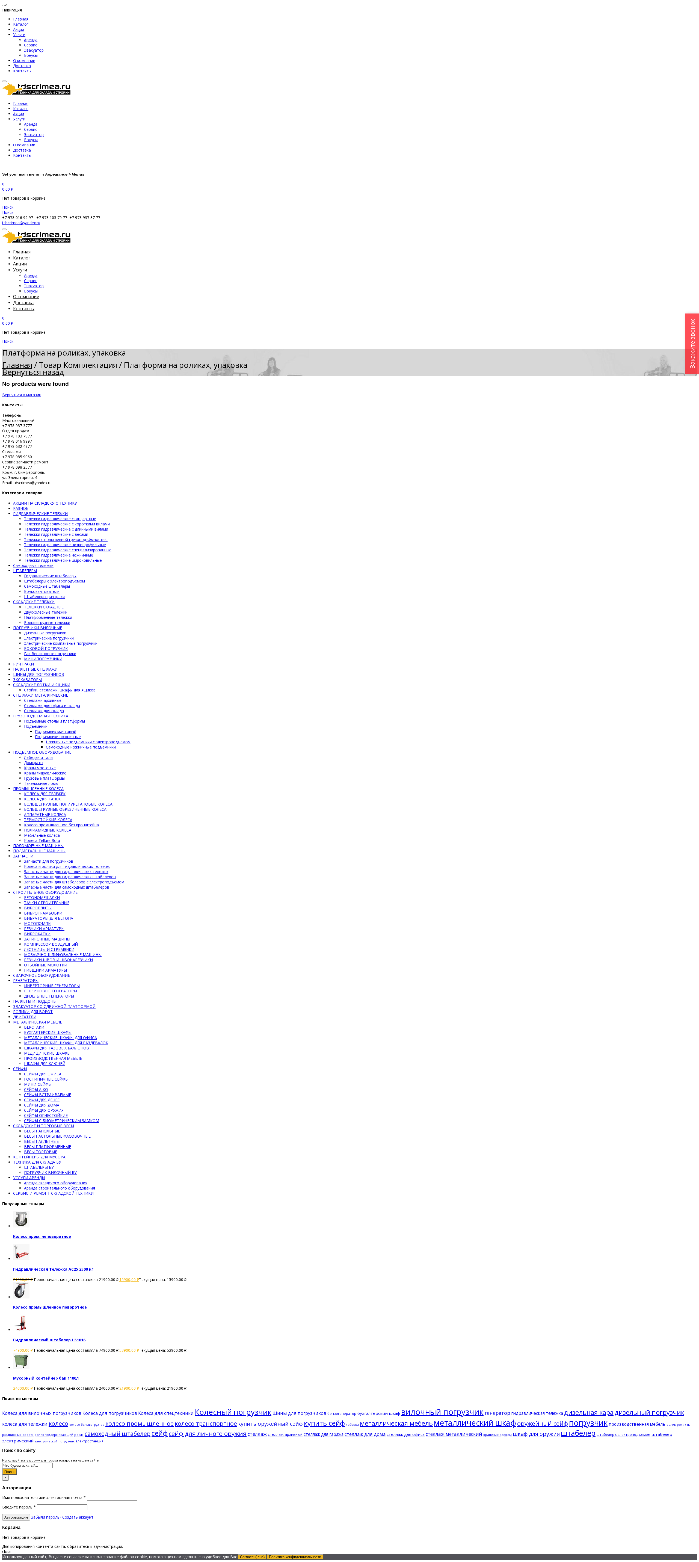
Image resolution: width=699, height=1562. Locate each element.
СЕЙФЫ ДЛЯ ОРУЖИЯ (44, 1110)
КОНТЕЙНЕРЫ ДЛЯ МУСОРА (39, 1156)
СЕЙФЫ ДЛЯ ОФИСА (42, 1073)
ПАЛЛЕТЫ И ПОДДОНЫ (35, 1001)
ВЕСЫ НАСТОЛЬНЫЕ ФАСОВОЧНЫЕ (57, 1136)
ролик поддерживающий (54, 1435)
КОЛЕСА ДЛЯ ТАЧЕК (42, 798)
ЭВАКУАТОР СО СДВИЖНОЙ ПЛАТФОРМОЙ (54, 1006)
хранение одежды (497, 1435)
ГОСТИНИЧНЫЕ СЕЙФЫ (46, 1079)
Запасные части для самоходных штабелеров (66, 887)
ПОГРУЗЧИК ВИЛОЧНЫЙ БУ (50, 1172)
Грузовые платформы (44, 778)
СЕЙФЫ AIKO (36, 1089)
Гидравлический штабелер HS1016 (49, 1339)
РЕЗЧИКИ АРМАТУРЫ (44, 928)
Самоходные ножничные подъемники (81, 747)
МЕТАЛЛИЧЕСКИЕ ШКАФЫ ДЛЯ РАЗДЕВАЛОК (66, 1042)
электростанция (89, 1441)
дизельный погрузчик (649, 1412)
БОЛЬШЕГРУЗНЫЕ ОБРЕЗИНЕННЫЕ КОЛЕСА (65, 809)
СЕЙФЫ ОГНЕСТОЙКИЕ (46, 1115)
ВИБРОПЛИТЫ (38, 907)
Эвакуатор (34, 50)
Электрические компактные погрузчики (60, 643)
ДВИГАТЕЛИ (24, 1016)
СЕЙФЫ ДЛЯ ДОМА (41, 1105)
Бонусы (31, 55)
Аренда (30, 39)
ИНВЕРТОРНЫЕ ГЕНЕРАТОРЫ (52, 985)
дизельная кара (589, 1412)
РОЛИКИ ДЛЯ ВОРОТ (33, 1011)
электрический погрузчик (55, 1441)
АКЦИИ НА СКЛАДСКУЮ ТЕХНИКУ (45, 503)
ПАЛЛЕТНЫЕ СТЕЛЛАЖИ (35, 669)
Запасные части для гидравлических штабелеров (70, 876)
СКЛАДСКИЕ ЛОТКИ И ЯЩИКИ (41, 684)
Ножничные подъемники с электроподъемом (88, 741)
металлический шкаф (475, 1422)
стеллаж (257, 1434)
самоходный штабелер (117, 1433)
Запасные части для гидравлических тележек (66, 871)
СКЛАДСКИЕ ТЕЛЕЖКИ (34, 601)
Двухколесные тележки (45, 612)
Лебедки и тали (38, 757)
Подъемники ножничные (58, 736)
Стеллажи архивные (42, 700)
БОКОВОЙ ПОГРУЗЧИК (46, 648)
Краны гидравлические (45, 773)
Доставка (22, 65)
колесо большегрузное (86, 1425)
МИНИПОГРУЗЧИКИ (43, 658)
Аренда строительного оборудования (59, 1188)
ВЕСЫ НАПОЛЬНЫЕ (42, 1131)
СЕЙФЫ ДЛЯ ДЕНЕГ (42, 1099)
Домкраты (33, 762)
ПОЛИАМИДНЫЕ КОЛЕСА (47, 830)
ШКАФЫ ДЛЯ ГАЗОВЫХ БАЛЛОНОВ (56, 1048)
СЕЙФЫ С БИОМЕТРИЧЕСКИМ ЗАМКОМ (61, 1120)
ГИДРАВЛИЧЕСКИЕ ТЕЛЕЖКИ (40, 513)
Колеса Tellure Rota (42, 840)
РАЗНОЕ (20, 508)
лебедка (352, 1424)
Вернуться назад (33, 372)
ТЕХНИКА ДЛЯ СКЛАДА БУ (37, 1162)
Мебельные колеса (42, 835)
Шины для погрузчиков (299, 1413)
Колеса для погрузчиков (109, 1413)
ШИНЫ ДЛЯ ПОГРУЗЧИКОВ (38, 674)
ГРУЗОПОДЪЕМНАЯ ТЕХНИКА (40, 715)
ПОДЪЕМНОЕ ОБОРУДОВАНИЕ (42, 752)
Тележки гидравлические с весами (56, 534)
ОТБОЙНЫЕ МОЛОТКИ (45, 965)
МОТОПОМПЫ (37, 923)
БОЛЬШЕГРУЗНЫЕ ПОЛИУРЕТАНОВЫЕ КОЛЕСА (68, 804)
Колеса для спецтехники (166, 1413)
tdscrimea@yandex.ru (21, 222)
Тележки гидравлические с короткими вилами (67, 523)
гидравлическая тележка (537, 1413)
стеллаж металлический (454, 1434)
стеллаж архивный (285, 1434)
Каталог (20, 24)
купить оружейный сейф (270, 1423)
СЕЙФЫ (20, 1068)
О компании (24, 60)
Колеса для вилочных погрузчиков (41, 1413)
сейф (160, 1433)
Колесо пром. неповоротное (42, 1236)
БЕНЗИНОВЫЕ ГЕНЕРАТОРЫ (50, 990)
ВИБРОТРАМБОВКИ (43, 913)
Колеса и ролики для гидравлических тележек (67, 866)
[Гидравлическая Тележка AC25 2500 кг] (21, 1258)
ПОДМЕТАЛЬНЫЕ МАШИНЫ (39, 850)
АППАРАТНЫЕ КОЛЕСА (45, 814)
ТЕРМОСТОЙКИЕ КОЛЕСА (48, 819)
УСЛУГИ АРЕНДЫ (29, 1177)
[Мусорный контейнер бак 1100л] (21, 1367)
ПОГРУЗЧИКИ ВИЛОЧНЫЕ (37, 627)
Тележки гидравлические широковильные (63, 560)
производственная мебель (637, 1424)
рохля (79, 1435)
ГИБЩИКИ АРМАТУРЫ (45, 970)
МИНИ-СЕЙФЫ (38, 1084)
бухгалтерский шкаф (378, 1413)
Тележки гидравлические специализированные (67, 549)
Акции (18, 29)
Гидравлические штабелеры (50, 575)
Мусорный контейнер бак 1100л (46, 1378)
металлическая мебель (396, 1423)
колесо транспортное (206, 1423)
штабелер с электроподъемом (623, 1434)
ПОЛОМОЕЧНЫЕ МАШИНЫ (38, 845)
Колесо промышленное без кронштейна (61, 824)
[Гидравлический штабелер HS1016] (21, 1329)
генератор (497, 1413)
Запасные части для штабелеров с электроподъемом (74, 881)
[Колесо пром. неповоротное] (21, 1226)
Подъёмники (36, 726)
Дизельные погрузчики (45, 632)
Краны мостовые (40, 767)
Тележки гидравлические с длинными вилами (66, 529)
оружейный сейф (542, 1423)
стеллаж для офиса (406, 1434)
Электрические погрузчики (49, 638)
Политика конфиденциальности (295, 1557)
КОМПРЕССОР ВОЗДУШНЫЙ (51, 944)
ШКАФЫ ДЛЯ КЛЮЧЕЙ (44, 1063)
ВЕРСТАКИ (34, 1027)
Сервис (30, 45)
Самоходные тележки (33, 565)
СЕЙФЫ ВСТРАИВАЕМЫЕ (47, 1094)
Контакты (22, 70)
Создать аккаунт (77, 1517)
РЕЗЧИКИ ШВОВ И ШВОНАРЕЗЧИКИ (58, 959)
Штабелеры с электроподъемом (54, 581)
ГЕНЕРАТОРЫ (25, 980)
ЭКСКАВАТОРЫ (27, 679)
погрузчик (588, 1422)
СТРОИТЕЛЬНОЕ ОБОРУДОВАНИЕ (45, 892)
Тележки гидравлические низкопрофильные (65, 544)
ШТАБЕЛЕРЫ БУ (39, 1167)
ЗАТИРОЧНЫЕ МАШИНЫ (47, 939)
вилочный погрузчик (442, 1411)
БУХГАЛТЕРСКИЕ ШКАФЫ (48, 1032)
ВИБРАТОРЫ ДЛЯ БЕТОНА (48, 918)
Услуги (19, 34)
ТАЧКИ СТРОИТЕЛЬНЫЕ (46, 902)
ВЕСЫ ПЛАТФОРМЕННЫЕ (47, 1146)
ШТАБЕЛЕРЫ (25, 570)
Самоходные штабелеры (47, 586)
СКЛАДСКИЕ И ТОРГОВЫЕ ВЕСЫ (43, 1125)
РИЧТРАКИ (23, 664)
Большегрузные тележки (47, 622)
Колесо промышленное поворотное (50, 1307)
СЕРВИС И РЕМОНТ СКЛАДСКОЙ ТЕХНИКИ (53, 1193)
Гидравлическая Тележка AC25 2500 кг (53, 1269)
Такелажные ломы (41, 783)
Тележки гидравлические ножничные (58, 555)
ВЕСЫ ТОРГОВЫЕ (40, 1151)
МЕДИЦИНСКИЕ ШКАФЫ (47, 1053)
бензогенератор (341, 1413)
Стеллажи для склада (44, 710)
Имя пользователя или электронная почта (44, 1497)
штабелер (578, 1433)
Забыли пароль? (46, 1517)
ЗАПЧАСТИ (23, 856)
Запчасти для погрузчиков (48, 861)
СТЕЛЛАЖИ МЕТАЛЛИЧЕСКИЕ (40, 695)
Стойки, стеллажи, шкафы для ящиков (60, 690)
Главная (20, 19)
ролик (671, 1424)
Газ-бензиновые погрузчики (50, 653)
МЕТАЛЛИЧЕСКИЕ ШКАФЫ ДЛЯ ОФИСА (60, 1037)
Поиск (9, 1471)
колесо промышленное (139, 1423)
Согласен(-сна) (252, 1557)
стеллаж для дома (365, 1434)
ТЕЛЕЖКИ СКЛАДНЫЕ (44, 607)
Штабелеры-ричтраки (44, 596)
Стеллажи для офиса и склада (52, 705)
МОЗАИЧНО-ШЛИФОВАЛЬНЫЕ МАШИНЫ (63, 954)
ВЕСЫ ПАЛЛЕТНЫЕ (41, 1141)
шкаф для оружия (536, 1433)
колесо (58, 1423)
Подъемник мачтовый (55, 731)
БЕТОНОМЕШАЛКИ (42, 897)
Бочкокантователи (42, 591)
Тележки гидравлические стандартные (60, 518)
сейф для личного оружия (208, 1433)
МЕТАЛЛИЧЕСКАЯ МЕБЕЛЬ (38, 1022)
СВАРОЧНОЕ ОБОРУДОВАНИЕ (41, 975)
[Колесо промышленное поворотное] (21, 1297)
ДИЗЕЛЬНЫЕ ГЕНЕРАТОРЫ (49, 996)
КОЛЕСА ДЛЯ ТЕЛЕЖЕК (45, 793)
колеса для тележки (25, 1424)
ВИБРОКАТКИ (37, 933)
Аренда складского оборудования (55, 1182)
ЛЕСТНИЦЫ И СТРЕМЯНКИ (49, 949)
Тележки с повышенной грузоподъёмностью (66, 539)
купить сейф (324, 1423)
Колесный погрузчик (233, 1412)
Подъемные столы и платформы (54, 721)
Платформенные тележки (48, 617)
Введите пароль (19, 1507)
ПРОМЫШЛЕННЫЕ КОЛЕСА (38, 788)
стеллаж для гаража (323, 1434)
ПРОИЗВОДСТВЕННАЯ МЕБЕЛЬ (53, 1058)
